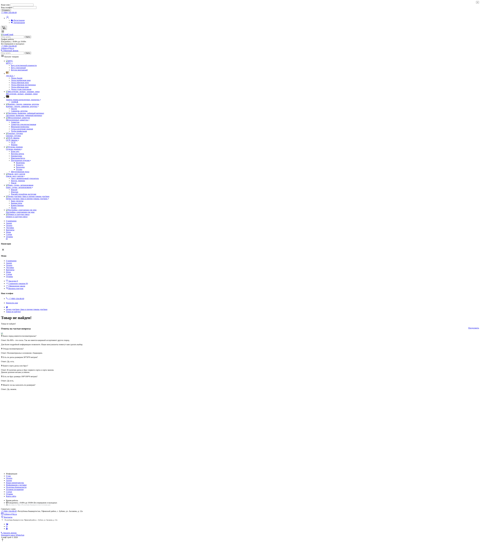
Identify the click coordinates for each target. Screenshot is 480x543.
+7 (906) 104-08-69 (9, 511)
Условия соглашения (15, 489)
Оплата (9, 225)
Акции (9, 480)
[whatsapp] (7, 526)
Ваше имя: (5, 5)
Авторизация (19, 22)
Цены (8, 232)
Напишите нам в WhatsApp (12, 535)
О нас (8, 476)
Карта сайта (11, 496)
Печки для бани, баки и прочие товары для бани (26, 309)
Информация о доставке (16, 485)
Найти (28, 37)
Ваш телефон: (7, 7)
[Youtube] (7, 529)
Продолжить (473, 328)
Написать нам (12, 303)
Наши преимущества (15, 483)
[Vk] (7, 524)
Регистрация (18, 20)
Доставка (10, 228)
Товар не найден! (13, 312)
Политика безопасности (16, 487)
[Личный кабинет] (7, 18)
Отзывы (9, 237)
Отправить (6, 10)
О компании (11, 221)
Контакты (10, 230)
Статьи (9, 234)
